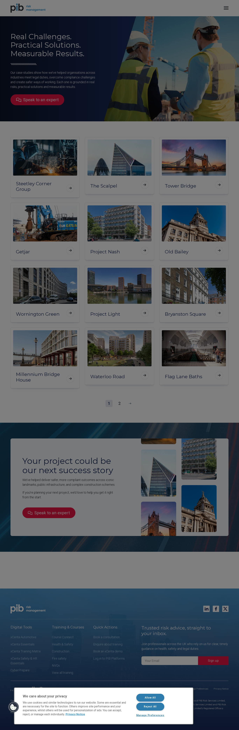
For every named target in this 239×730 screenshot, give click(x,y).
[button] (13, 707)
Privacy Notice (75, 714)
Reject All (150, 706)
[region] (103, 705)
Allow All (150, 697)
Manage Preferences (150, 715)
